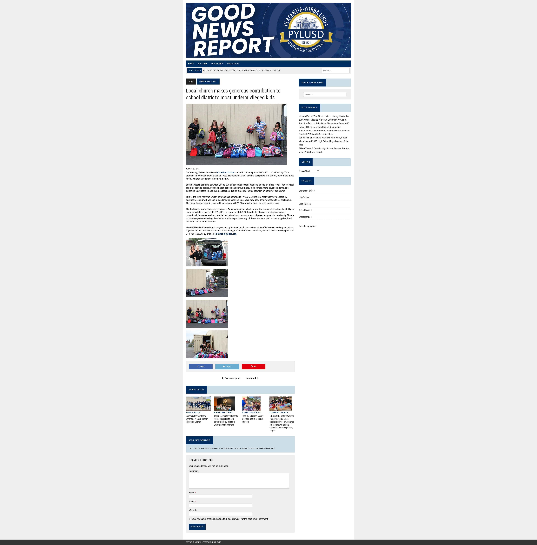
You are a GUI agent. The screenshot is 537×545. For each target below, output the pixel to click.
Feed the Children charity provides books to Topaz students (252, 419)
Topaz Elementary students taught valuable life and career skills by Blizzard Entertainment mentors (226, 420)
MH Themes (216, 542)
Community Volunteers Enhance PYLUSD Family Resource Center (197, 419)
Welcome (202, 63)
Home (191, 63)
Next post (251, 378)
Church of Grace (225, 172)
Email (192, 501)
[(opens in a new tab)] (280, 409)
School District (194, 413)
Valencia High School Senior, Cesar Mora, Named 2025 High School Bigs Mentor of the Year (323, 141)
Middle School (305, 204)
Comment (193, 471)
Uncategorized (305, 217)
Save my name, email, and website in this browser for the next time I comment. (230, 519)
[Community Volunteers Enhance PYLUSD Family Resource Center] (198, 408)
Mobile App (217, 63)
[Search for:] (324, 94)
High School (304, 197)
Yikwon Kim (304, 116)
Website (193, 510)
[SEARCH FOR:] (336, 70)
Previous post (232, 378)
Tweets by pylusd (307, 226)
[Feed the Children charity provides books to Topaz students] (251, 409)
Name (192, 492)
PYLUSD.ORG (233, 63)
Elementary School (223, 413)
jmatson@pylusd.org (225, 233)
